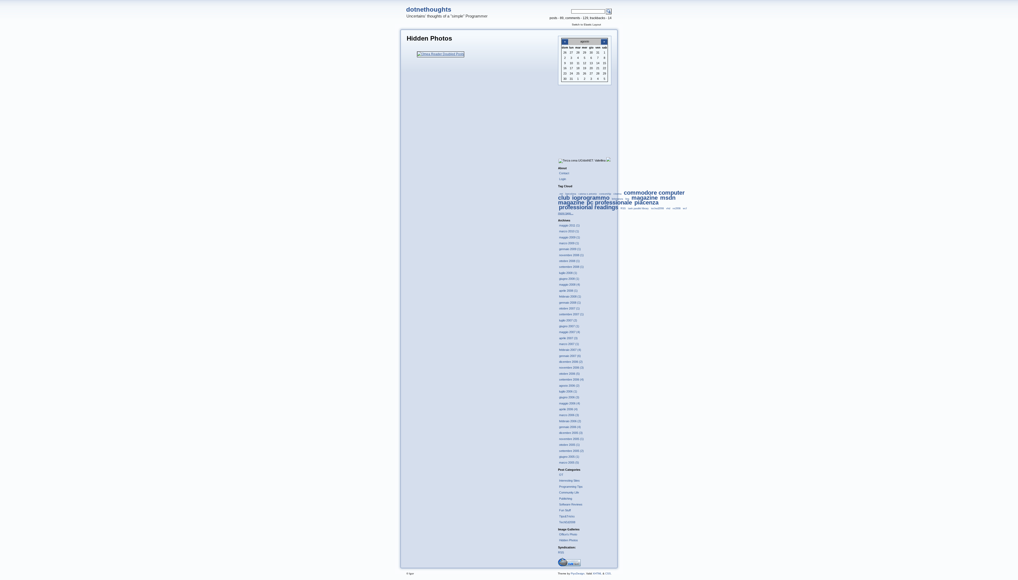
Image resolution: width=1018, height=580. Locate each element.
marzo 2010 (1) (569, 231)
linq (627, 199)
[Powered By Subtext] (569, 565)
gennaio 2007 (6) (570, 355)
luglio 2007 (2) (568, 320)
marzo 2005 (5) (569, 462)
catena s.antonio (587, 194)
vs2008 (677, 208)
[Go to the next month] (604, 38)
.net (561, 194)
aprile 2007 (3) (568, 338)
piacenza (646, 202)
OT (561, 474)
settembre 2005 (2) (571, 450)
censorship (605, 194)
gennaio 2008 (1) (570, 302)
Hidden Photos (568, 540)
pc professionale (609, 202)
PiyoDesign (578, 573)
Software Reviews (570, 504)
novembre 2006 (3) (571, 367)
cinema (617, 194)
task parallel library (638, 208)
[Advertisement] (584, 117)
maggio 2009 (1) (569, 237)
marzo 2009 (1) (569, 243)
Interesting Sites (569, 480)
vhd (668, 208)
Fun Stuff (565, 510)
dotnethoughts (428, 9)
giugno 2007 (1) (569, 326)
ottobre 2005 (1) (569, 444)
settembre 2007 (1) (571, 314)
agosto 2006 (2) (569, 385)
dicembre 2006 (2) (571, 361)
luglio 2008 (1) (568, 272)
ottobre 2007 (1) (569, 308)
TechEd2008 (567, 522)
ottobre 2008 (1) (569, 261)
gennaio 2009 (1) (570, 249)
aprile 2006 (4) (568, 409)
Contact (564, 173)
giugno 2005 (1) (569, 456)
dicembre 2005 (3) (571, 432)
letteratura (617, 199)
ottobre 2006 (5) (569, 373)
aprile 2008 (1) (568, 290)
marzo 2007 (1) (569, 344)
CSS (608, 573)
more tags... (565, 213)
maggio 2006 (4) (569, 403)
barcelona (570, 194)
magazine (644, 197)
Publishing (565, 498)
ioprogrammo (590, 197)
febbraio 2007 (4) (570, 349)
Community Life (569, 492)
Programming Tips (571, 486)
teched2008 (657, 208)
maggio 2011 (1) (569, 225)
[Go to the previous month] (565, 38)
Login (562, 179)
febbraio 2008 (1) (570, 296)
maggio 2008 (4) (569, 284)
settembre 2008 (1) (571, 266)
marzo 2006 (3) (569, 415)
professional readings (588, 207)
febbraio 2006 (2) (570, 421)
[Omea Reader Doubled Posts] (440, 54)
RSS (623, 208)
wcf (685, 208)
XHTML (597, 573)
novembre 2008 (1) (571, 255)
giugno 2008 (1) (569, 278)
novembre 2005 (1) (571, 439)
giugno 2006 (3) (569, 397)
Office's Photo (568, 534)
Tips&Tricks (567, 516)
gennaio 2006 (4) (570, 427)
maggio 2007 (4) (569, 332)
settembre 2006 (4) (571, 379)
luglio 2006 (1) (568, 391)
